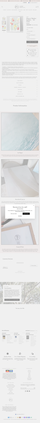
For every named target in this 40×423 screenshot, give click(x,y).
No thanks (20, 215)
